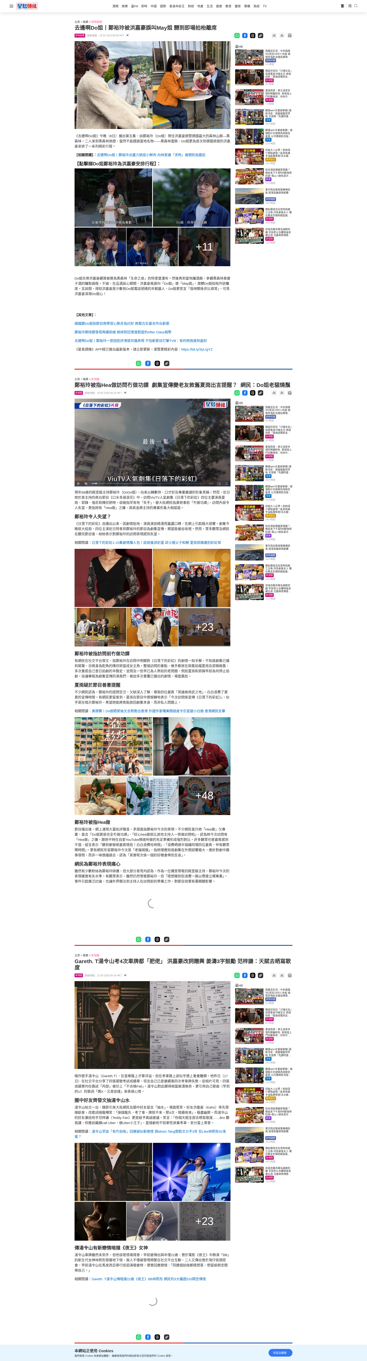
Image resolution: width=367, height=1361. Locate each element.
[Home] (27, 6)
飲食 (268, 179)
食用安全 (270, 159)
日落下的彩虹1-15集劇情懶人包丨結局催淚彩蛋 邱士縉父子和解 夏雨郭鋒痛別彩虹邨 (156, 543)
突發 (268, 120)
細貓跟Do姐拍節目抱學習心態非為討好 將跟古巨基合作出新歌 (122, 324)
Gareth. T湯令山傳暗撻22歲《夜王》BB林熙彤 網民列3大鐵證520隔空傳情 (149, 1279)
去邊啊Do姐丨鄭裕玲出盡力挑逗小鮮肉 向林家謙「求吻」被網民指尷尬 (151, 155)
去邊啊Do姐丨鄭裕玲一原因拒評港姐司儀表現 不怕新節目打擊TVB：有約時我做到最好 (141, 341)
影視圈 (269, 80)
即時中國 (270, 60)
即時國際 (270, 199)
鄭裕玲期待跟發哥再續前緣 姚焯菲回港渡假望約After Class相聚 (123, 332)
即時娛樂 (96, 21)
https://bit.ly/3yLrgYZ (197, 349)
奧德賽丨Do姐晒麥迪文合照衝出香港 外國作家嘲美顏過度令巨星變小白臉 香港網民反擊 (158, 711)
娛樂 (85, 21)
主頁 (77, 21)
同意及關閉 (280, 1352)
